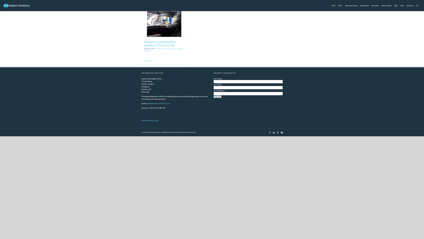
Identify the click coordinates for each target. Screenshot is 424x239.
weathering (147, 50)
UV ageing (173, 48)
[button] (417, 5)
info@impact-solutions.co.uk (159, 103)
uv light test (179, 48)
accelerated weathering (162, 48)
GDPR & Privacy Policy (150, 120)
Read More (147, 61)
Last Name (218, 85)
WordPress (183, 132)
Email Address (219, 91)
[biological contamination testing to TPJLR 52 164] (164, 24)
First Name (218, 79)
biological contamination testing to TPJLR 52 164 (160, 43)
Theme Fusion (192, 132)
